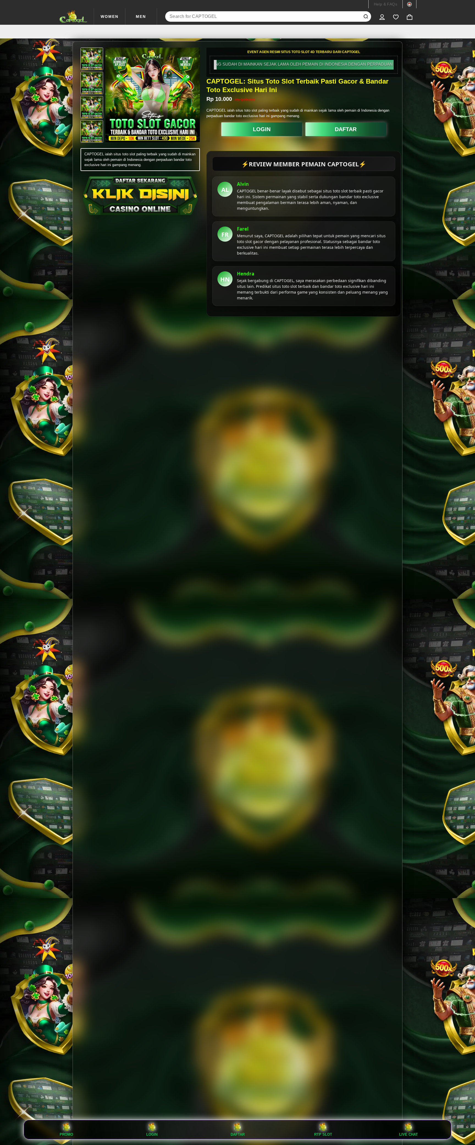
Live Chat (408, 1134)
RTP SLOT (323, 1134)
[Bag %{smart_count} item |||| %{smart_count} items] (409, 16)
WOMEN (109, 16)
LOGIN (261, 129)
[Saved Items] (396, 16)
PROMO (66, 1134)
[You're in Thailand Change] (409, 4)
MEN (141, 16)
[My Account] (382, 16)
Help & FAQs (385, 4)
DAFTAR (346, 129)
